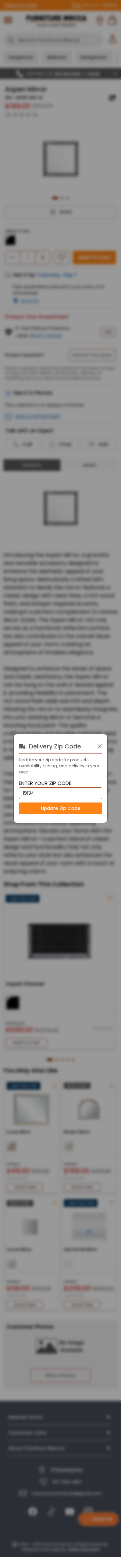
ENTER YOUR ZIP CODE (45, 783)
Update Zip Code (60, 808)
